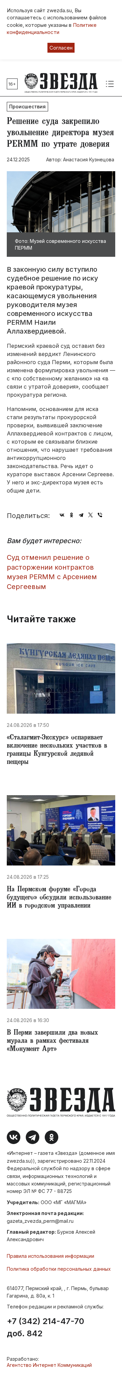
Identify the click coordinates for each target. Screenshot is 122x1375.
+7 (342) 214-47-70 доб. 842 (45, 1327)
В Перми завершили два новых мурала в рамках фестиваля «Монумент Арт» (52, 1041)
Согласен (61, 47)
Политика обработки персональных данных (59, 1269)
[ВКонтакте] (62, 515)
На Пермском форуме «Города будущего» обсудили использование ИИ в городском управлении (59, 898)
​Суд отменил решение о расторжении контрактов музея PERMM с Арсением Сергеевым (52, 572)
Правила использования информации (50, 1256)
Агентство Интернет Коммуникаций (49, 1365)
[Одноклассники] (71, 515)
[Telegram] (81, 515)
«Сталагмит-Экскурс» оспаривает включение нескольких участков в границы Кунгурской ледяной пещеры (57, 750)
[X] (90, 515)
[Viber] (100, 515)
